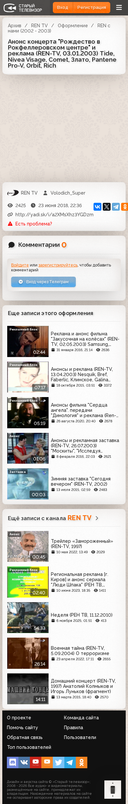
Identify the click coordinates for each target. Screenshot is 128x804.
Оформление (73, 25)
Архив (14, 25)
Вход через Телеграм (47, 281)
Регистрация (91, 7)
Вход (62, 7)
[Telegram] (116, 207)
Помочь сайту (22, 727)
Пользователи (80, 737)
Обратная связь (25, 737)
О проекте (19, 717)
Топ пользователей (29, 747)
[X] (107, 207)
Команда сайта (81, 717)
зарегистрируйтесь (57, 265)
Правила (73, 727)
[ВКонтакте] (97, 207)
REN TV (39, 25)
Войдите (20, 265)
